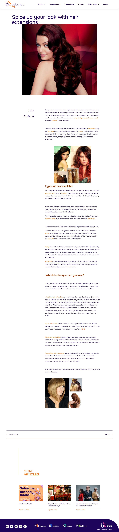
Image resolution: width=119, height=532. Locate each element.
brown (90, 118)
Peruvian (51, 239)
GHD (83, 329)
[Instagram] (16, 526)
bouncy (80, 131)
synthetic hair (49, 193)
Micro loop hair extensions (54, 297)
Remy (47, 247)
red (96, 118)
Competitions (55, 4)
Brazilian (64, 193)
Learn (105, 4)
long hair (51, 131)
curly (75, 118)
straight (80, 118)
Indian (47, 233)
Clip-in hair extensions (52, 337)
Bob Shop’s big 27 (25, 504)
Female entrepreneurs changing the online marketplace (87, 505)
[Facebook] (7, 526)
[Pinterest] (20, 526)
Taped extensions (51, 324)
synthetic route (50, 219)
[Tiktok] (25, 526)
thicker (54, 121)
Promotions (69, 4)
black (86, 118)
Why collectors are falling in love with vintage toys (59, 505)
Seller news (92, 4)
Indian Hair (48, 262)
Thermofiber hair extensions (54, 353)
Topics (40, 4)
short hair (91, 129)
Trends (80, 4)
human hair (91, 219)
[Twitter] (11, 526)
